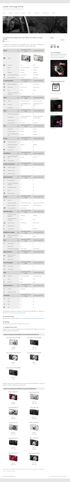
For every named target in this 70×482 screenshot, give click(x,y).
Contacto (53, 13)
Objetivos (23, 13)
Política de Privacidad (59, 476)
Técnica (4, 13)
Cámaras (17, 13)
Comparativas (36, 13)
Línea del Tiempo (45, 13)
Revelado (10, 13)
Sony (4, 471)
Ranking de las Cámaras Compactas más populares (17, 323)
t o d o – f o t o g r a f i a (13, 6)
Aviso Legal (52, 476)
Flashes (29, 13)
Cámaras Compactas (10, 471)
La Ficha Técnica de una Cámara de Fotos (15, 312)
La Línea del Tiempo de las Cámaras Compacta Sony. (32, 318)
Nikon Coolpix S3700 (38, 50)
